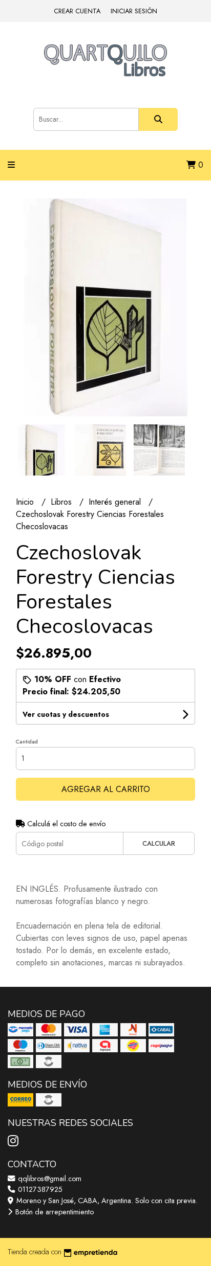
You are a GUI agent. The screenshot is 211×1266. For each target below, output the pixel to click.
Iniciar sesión (134, 11)
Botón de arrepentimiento (53, 1212)
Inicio (26, 502)
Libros (62, 502)
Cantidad (27, 741)
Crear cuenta (77, 11)
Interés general (116, 502)
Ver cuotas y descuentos (66, 714)
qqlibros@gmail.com (48, 1178)
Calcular (158, 843)
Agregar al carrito (105, 789)
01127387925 (39, 1189)
